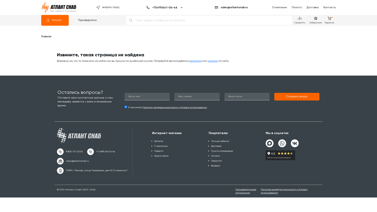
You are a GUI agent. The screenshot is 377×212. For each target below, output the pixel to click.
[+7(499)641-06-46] (164, 7)
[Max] (270, 143)
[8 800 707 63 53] (69, 151)
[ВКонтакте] (295, 141)
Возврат (215, 165)
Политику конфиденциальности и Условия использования (175, 107)
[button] (296, 97)
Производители (87, 20)
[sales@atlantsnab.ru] (73, 161)
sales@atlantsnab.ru (234, 7)
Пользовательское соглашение (245, 191)
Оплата (297, 7)
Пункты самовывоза (222, 151)
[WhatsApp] (282, 141)
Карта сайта (161, 155)
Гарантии (216, 160)
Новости (158, 151)
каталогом (195, 60)
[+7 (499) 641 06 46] (101, 151)
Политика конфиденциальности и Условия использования (284, 191)
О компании (279, 7)
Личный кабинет (220, 141)
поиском (213, 60)
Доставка (313, 7)
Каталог (57, 20)
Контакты (329, 7)
